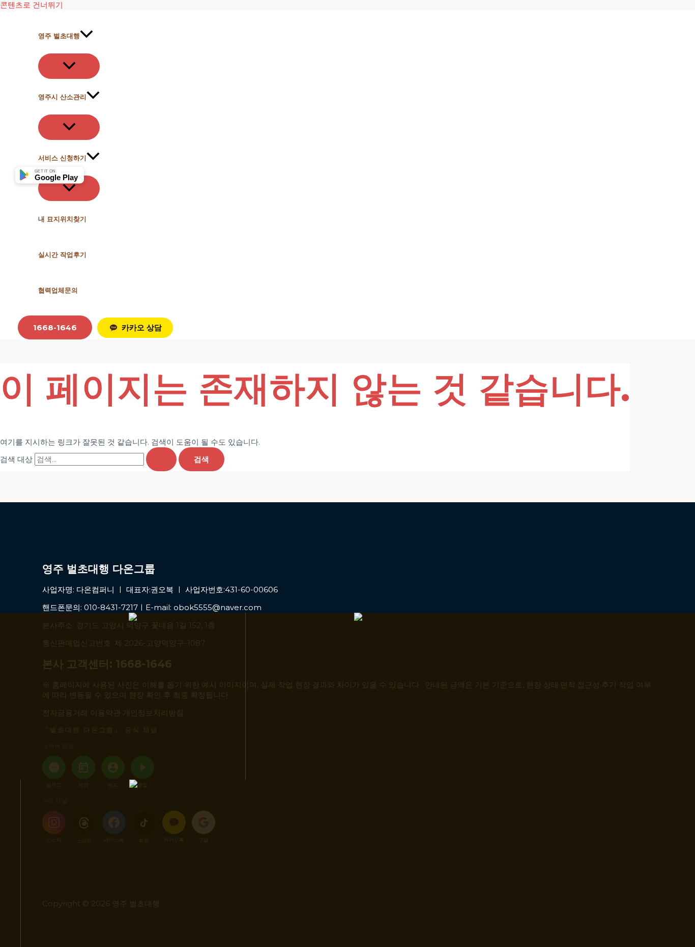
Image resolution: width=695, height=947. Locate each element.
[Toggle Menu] (69, 66)
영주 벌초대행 (59, 36)
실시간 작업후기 (62, 254)
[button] (86, 35)
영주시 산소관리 (62, 97)
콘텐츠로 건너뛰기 (31, 5)
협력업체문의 (58, 290)
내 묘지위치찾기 (62, 219)
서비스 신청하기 (62, 158)
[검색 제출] (161, 459)
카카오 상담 (142, 327)
